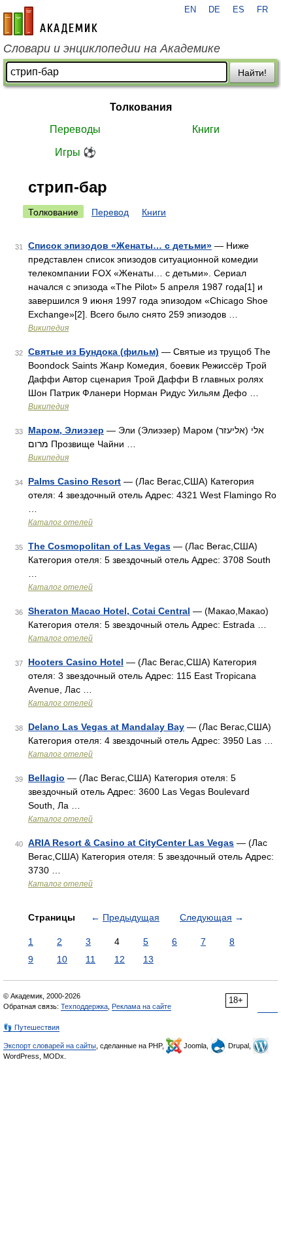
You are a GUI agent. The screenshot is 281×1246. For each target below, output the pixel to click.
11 (90, 959)
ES (238, 9)
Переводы (75, 129)
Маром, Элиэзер (66, 430)
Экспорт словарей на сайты (49, 1046)
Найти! (252, 72)
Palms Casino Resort (74, 481)
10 (62, 959)
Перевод (110, 212)
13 (148, 959)
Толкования (141, 107)
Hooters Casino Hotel (76, 662)
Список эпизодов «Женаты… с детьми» (120, 245)
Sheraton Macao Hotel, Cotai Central (109, 611)
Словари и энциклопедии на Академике (111, 48)
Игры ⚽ (75, 152)
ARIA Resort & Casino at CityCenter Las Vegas (131, 842)
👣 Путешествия (31, 1027)
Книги (206, 129)
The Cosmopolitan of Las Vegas (99, 546)
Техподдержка (84, 1006)
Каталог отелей (60, 522)
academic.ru (50, 21)
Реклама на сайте (141, 1006)
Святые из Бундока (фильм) (93, 351)
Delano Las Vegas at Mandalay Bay (106, 727)
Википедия (48, 328)
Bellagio (46, 778)
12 (119, 959)
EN (190, 9)
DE (214, 9)
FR (262, 9)
